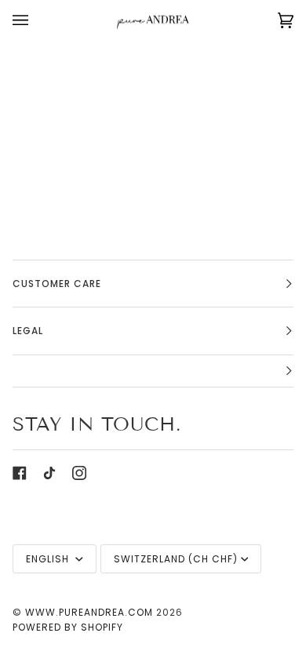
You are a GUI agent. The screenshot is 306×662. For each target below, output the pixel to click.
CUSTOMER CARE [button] (57, 283)
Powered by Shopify (68, 627)
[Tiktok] (49, 473)
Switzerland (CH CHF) (176, 559)
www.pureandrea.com (89, 612)
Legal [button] (28, 330)
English (49, 559)
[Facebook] (20, 473)
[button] (153, 371)
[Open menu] (36, 20)
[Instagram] (79, 473)
